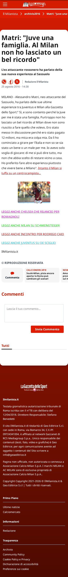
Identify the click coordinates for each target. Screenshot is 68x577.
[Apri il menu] (5, 4)
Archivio (8, 549)
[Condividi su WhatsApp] (4, 81)
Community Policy (13, 554)
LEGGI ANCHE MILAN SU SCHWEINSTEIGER (30, 225)
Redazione (9, 530)
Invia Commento (47, 329)
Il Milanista (10, 14)
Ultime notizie (11, 507)
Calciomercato (11, 512)
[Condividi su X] (17, 81)
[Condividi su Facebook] (10, 81)
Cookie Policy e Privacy (16, 559)
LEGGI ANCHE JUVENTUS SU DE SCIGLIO (28, 243)
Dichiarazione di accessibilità (20, 564)
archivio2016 (32, 13)
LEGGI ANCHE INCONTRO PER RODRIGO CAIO (32, 234)
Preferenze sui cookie (16, 569)
